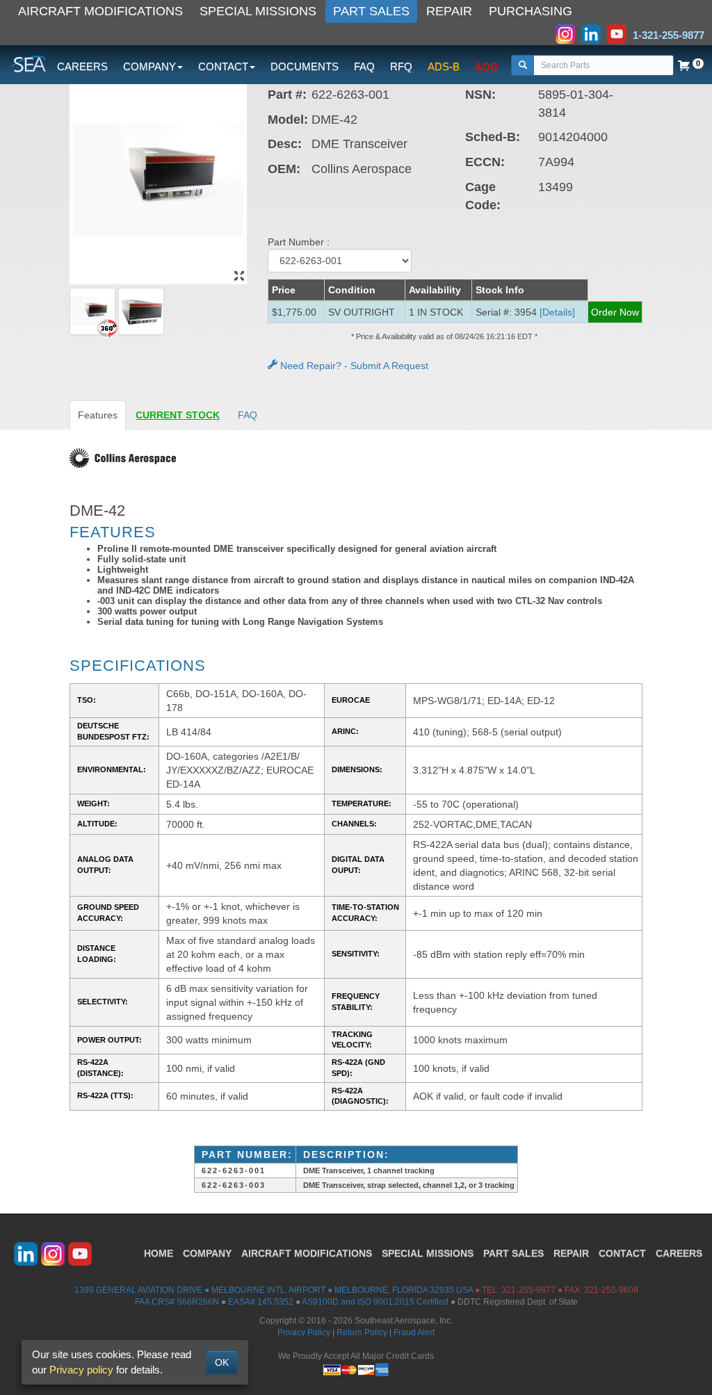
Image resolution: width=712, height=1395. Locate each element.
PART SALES (371, 11)
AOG (487, 66)
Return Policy (362, 1332)
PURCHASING (530, 11)
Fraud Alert (414, 1332)
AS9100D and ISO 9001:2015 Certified (375, 1302)
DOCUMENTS (304, 66)
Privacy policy (81, 1370)
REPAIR (449, 11)
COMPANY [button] (149, 66)
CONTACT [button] (223, 66)
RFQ (401, 66)
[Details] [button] (557, 312)
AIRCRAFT (306, 1253)
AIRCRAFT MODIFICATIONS (100, 11)
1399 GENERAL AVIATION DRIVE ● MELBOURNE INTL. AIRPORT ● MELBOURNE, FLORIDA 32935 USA (273, 1290)
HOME (158, 1253)
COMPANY (207, 1253)
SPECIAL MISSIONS (258, 11)
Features (98, 415)
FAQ (364, 66)
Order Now (615, 312)
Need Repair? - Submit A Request (352, 365)
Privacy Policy (303, 1332)
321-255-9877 (528, 1290)
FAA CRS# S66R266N (177, 1302)
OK (222, 1362)
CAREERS (82, 66)
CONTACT (622, 1253)
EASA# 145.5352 (260, 1302)
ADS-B (444, 66)
